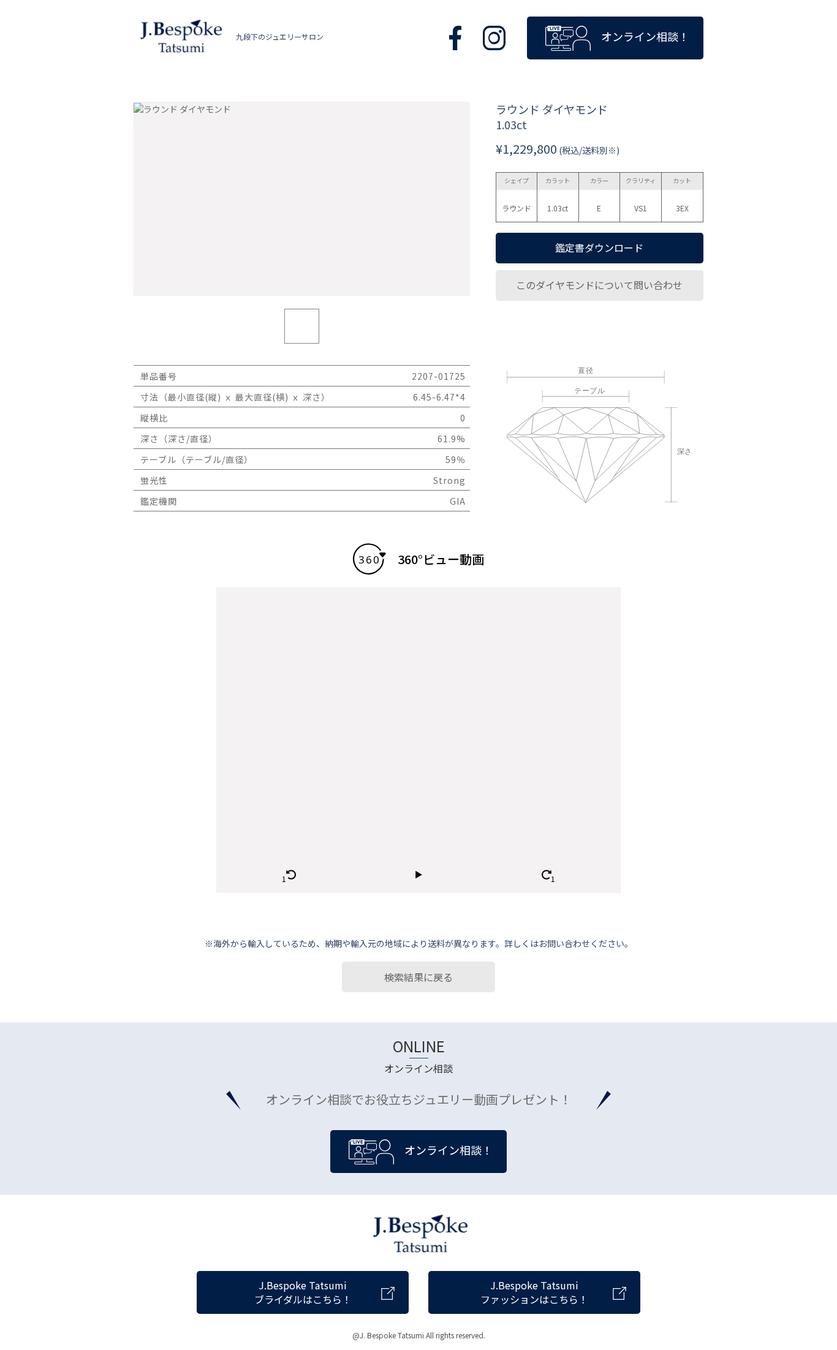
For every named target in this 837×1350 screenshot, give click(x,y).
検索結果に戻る (418, 977)
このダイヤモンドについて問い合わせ (599, 284)
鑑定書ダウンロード (599, 247)
